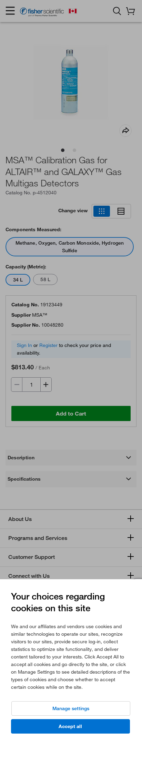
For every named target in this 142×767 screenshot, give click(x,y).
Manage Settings (70, 708)
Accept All (70, 726)
